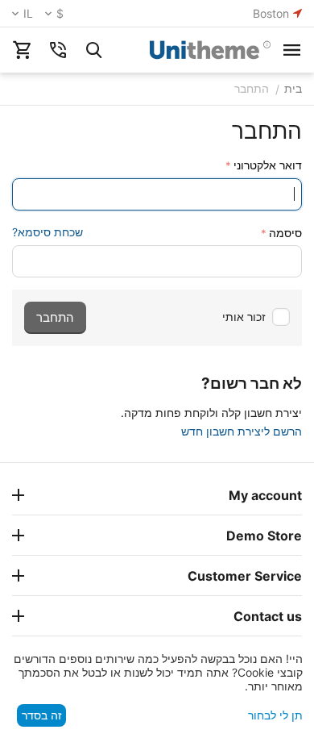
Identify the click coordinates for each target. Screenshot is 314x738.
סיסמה (285, 233)
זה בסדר (42, 715)
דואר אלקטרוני (267, 165)
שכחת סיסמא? (47, 232)
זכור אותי (244, 316)
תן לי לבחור (275, 715)
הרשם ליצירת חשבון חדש (241, 431)
